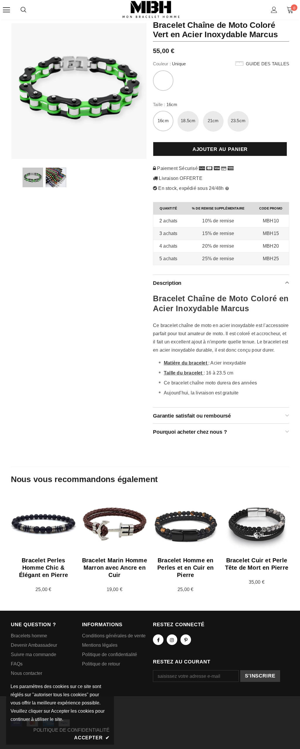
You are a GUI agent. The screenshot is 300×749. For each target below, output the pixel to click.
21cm (213, 120)
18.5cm (188, 120)
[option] (79, 91)
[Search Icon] (23, 10)
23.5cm (238, 120)
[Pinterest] (185, 639)
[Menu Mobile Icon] (6, 9)
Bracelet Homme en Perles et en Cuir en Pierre (185, 567)
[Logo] (151, 9)
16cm (163, 120)
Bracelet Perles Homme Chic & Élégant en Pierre (43, 567)
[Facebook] (158, 639)
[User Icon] (274, 10)
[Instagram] (172, 639)
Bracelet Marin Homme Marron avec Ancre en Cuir (114, 567)
